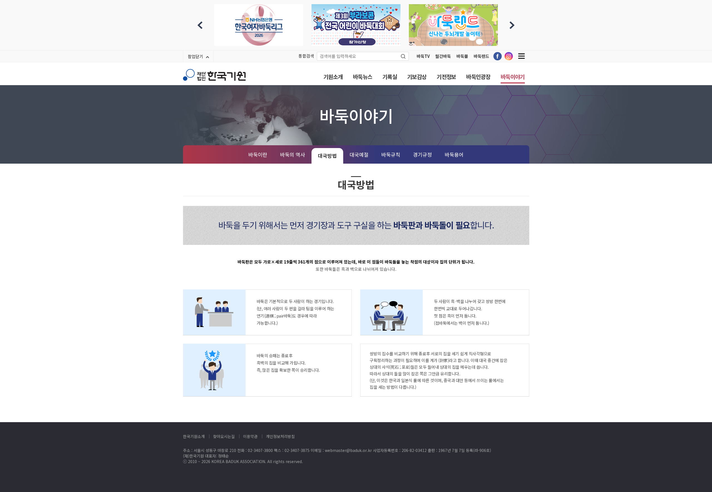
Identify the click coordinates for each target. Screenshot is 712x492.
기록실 (389, 77)
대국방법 (327, 155)
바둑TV (423, 56)
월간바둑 (443, 56)
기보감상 (416, 77)
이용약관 (250, 436)
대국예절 (359, 154)
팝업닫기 (195, 56)
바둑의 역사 (292, 154)
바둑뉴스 (362, 77)
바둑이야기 (513, 77)
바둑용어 (454, 154)
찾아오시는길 (224, 436)
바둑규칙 (390, 154)
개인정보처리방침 (280, 436)
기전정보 (446, 77)
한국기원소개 (194, 436)
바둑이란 (257, 154)
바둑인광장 (478, 77)
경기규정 (422, 154)
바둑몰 (462, 56)
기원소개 (333, 77)
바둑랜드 (481, 56)
